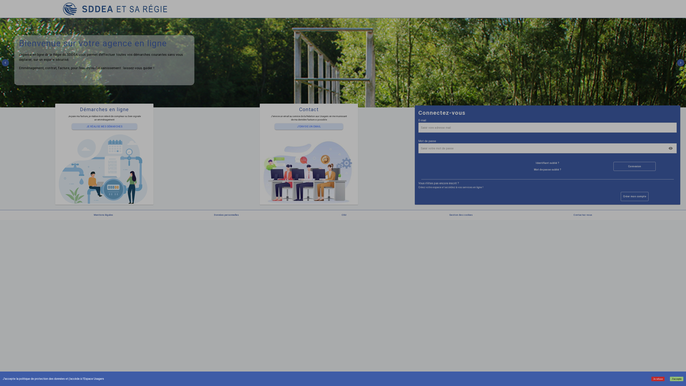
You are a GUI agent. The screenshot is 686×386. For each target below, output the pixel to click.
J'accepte (677, 379)
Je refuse (658, 379)
